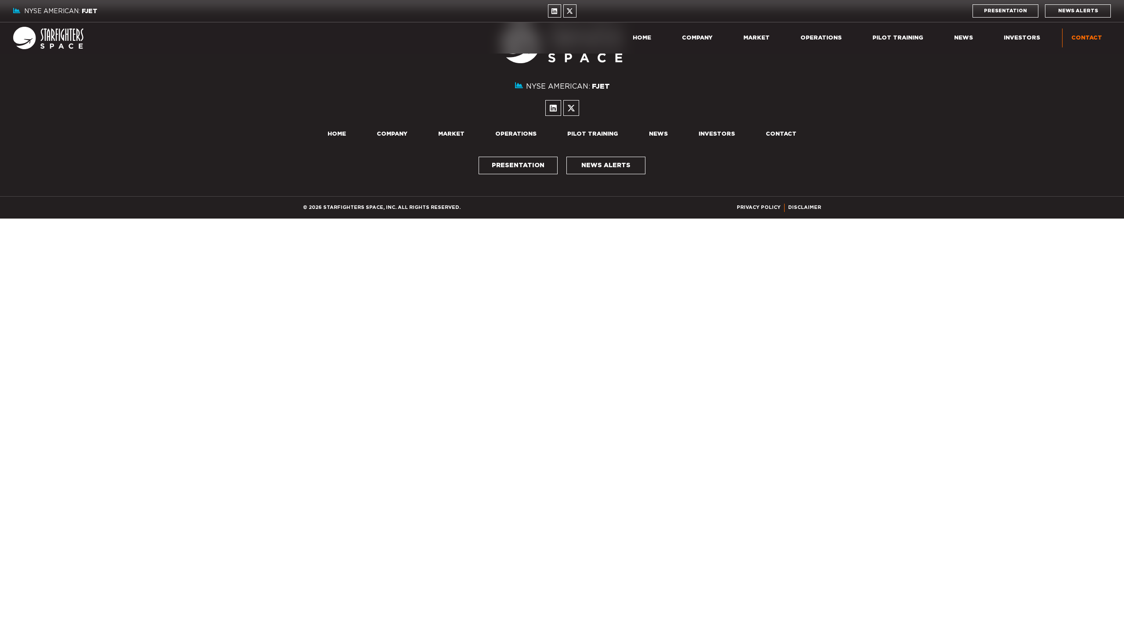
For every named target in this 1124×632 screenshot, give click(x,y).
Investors (1022, 38)
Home (642, 38)
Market (756, 38)
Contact (1086, 38)
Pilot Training (897, 38)
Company (697, 38)
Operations (821, 38)
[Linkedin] (554, 11)
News (963, 38)
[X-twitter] (569, 11)
